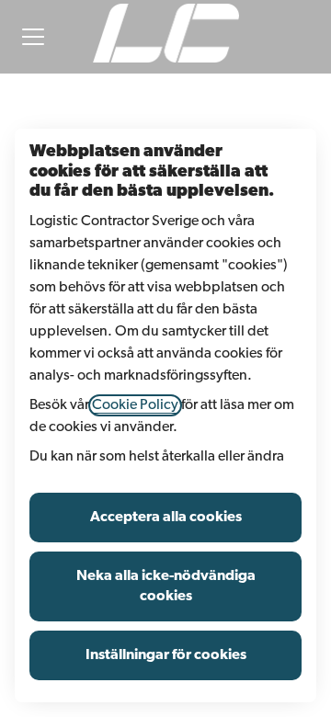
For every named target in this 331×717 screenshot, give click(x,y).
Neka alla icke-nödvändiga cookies (166, 586)
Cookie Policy (135, 405)
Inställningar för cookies (166, 655)
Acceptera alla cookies (166, 517)
